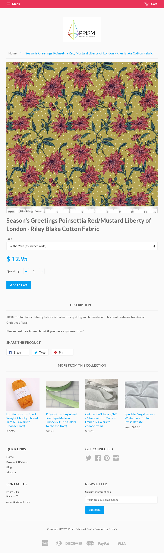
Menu (16, 4)
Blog (9, 467)
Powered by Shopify (106, 529)
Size (9, 239)
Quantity (12, 271)
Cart (154, 4)
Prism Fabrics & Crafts (81, 529)
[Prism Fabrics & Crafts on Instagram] (116, 459)
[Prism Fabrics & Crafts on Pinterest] (107, 459)
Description (80, 305)
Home (12, 53)
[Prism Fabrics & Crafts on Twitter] (88, 459)
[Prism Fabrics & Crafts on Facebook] (97, 459)
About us (11, 472)
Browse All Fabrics (17, 462)
